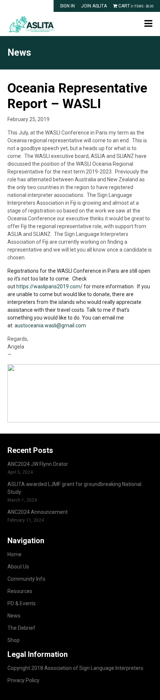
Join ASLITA (94, 6)
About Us (18, 567)
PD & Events (21, 603)
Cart (135, 6)
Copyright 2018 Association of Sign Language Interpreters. (75, 668)
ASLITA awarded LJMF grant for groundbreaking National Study (74, 488)
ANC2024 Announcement (37, 512)
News (13, 616)
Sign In (67, 6)
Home (14, 554)
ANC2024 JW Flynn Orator (37, 464)
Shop (13, 640)
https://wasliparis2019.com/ (49, 286)
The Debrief (21, 628)
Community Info (26, 579)
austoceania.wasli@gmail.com (50, 325)
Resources (19, 591)
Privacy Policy (23, 680)
